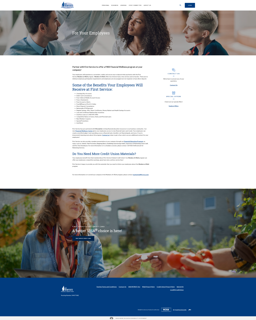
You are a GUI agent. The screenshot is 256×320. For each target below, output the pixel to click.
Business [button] (114, 5)
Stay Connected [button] (135, 5)
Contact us (106, 135)
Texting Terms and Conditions (106, 287)
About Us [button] (147, 5)
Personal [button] (105, 5)
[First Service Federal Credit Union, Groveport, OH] (67, 5)
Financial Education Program (133, 141)
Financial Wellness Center (84, 131)
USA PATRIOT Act (134, 287)
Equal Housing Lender (180, 309)
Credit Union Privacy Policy (166, 287)
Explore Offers (173, 106)
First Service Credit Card (83, 238)
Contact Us (174, 85)
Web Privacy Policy (148, 287)
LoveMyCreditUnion (177, 290)
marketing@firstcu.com (141, 174)
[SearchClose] (180, 5)
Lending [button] (123, 5)
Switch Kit (180, 287)
